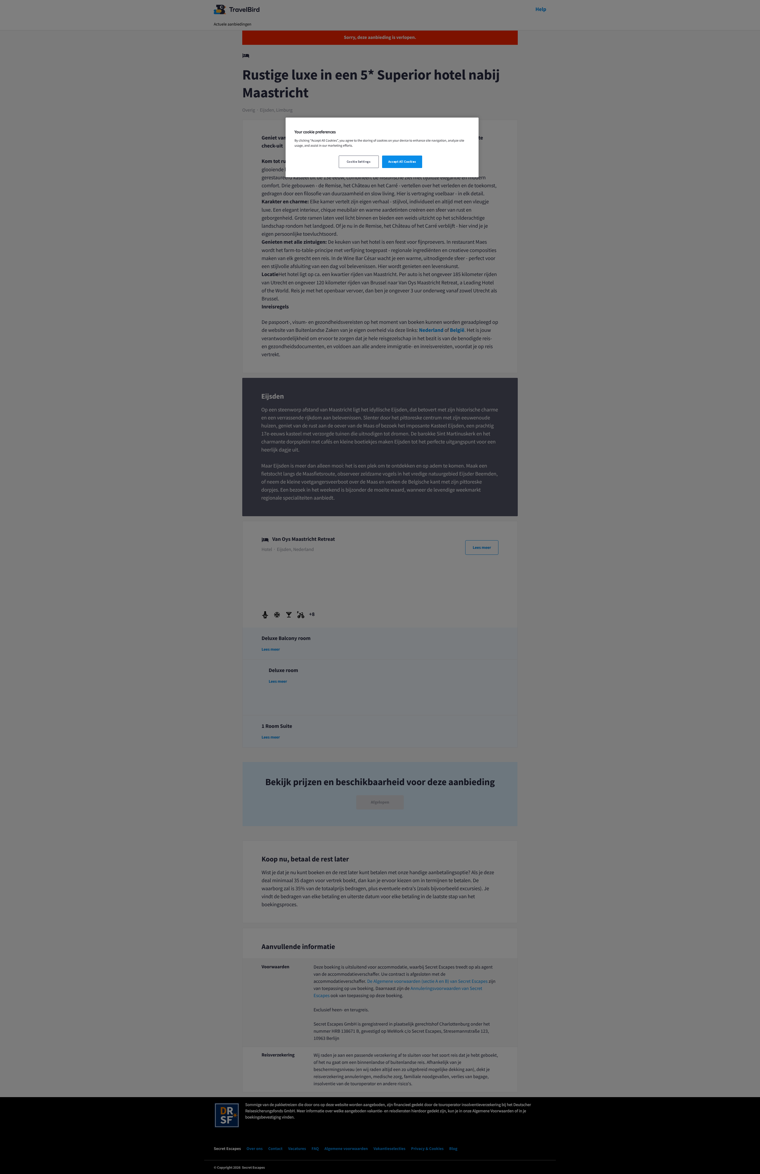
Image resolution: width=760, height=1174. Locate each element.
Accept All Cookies (402, 161)
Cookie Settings (359, 161)
